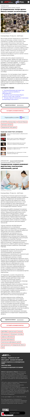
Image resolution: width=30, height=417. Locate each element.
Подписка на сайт (13, 358)
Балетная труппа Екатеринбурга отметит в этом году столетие (13, 95)
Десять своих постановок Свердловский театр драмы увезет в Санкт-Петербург (16, 139)
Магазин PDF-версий (16, 360)
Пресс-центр (5, 360)
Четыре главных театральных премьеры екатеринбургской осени (15, 98)
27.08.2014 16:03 (5, 6)
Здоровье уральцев (6, 190)
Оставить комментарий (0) (15, 110)
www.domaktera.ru (5, 33)
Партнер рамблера (13, 409)
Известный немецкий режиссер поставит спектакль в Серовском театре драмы (16, 143)
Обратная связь (6, 365)
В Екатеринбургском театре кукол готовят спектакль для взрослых (16, 153)
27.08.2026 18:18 (5, 161)
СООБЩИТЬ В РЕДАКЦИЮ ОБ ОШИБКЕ (12, 367)
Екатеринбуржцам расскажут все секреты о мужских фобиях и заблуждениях (13, 92)
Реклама (4, 358)
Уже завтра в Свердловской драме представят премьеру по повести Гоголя (17, 148)
